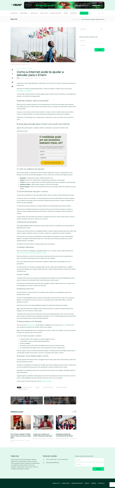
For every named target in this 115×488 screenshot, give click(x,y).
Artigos (66, 13)
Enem (78, 19)
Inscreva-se (84, 13)
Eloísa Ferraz (22, 78)
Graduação (14, 13)
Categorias (73, 13)
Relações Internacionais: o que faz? (60, 402)
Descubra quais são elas (52, 163)
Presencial (57, 398)
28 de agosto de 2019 (29, 78)
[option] (20, 429)
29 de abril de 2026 (42, 438)
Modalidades (23, 13)
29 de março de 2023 (19, 440)
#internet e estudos (22, 389)
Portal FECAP (34, 13)
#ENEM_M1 (37, 387)
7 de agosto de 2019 (64, 438)
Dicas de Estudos (22, 68)
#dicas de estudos (28, 387)
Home (73, 19)
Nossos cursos (44, 13)
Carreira (21, 399)
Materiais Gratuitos (55, 13)
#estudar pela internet (61, 387)
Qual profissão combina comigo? (26, 401)
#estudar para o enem (48, 387)
